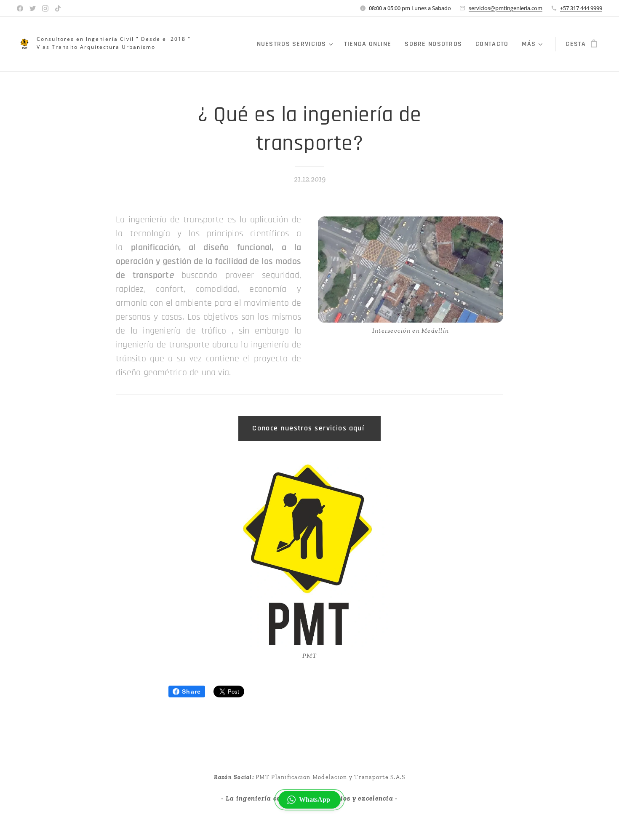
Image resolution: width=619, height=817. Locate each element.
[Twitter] (32, 8)
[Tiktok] (58, 8)
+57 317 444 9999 (581, 8)
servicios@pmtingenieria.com (505, 8)
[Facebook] (20, 8)
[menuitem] (296, 44)
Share (191, 691)
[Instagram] (45, 8)
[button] (309, 800)
